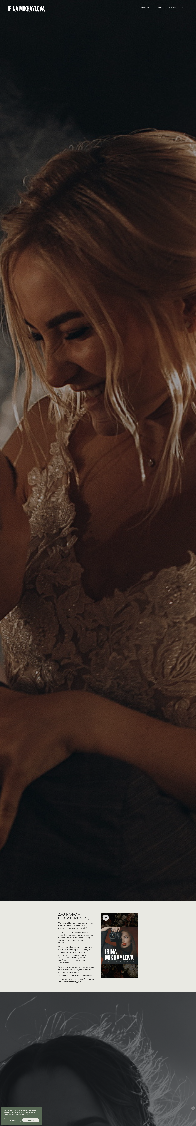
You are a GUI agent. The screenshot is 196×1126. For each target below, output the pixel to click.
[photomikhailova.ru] (26, 7)
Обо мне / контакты (177, 7)
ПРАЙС (160, 7)
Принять (31, 1120)
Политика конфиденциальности (16, 1114)
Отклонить (12, 1120)
